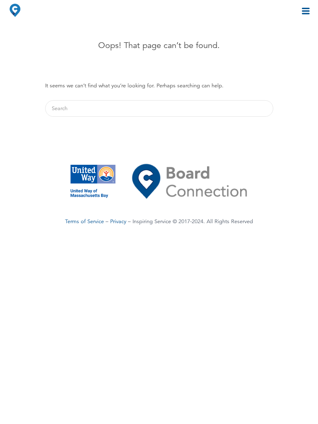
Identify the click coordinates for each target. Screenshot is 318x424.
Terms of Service (84, 221)
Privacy (118, 221)
